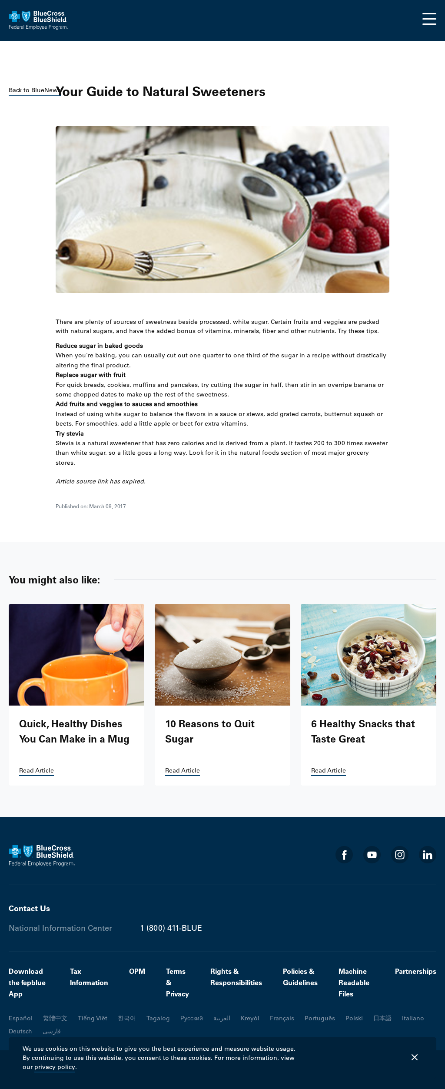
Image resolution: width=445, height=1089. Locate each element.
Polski (354, 1018)
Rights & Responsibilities (236, 977)
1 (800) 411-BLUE (171, 928)
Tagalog (158, 1018)
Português (320, 1018)
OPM (137, 971)
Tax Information (89, 977)
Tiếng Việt (92, 1018)
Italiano (413, 1018)
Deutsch (20, 1031)
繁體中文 (55, 1018)
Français (282, 1018)
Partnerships (415, 971)
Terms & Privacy (177, 982)
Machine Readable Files (354, 982)
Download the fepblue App (27, 982)
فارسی (52, 1031)
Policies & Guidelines (300, 977)
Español (21, 1018)
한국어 (127, 1018)
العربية (221, 1018)
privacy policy (54, 1067)
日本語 (382, 1018)
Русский (191, 1018)
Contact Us (29, 908)
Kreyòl (250, 1018)
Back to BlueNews (35, 90)
